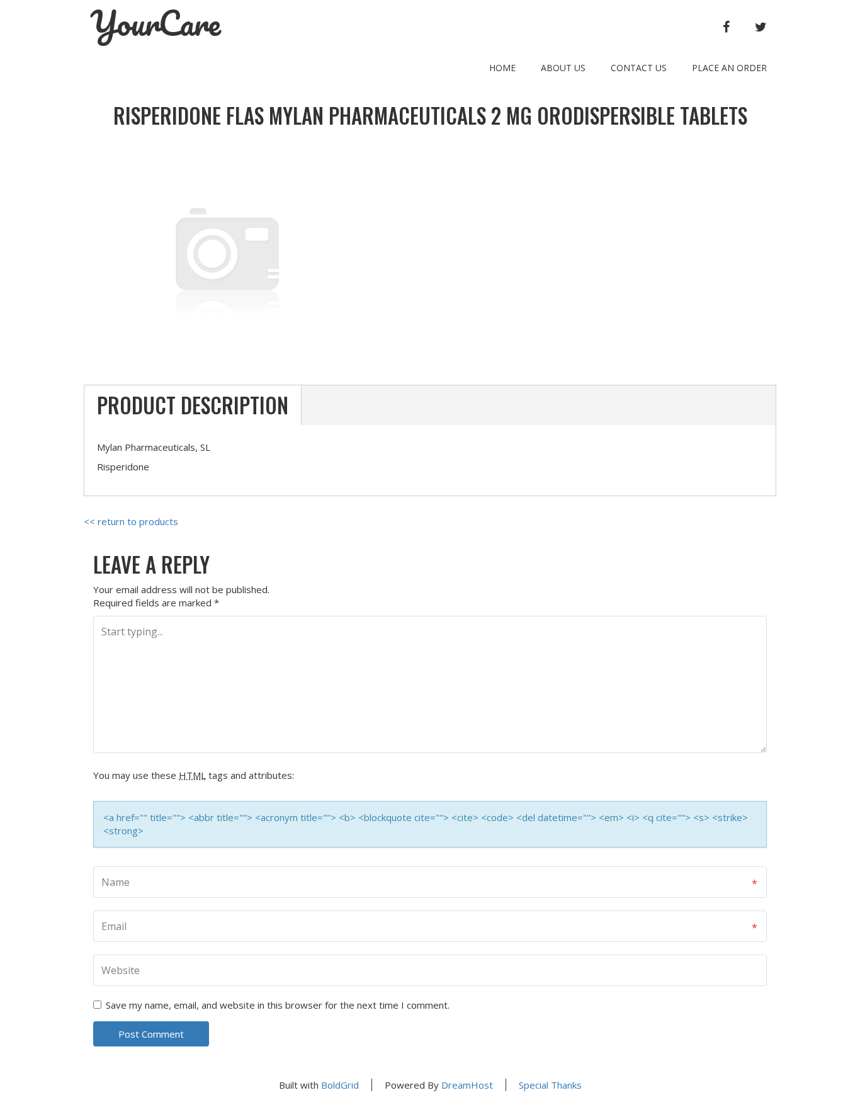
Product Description (192, 405)
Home (502, 68)
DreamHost (467, 1085)
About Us (563, 68)
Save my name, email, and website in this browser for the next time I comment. (278, 1005)
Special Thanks (550, 1085)
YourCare (155, 23)
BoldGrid (340, 1085)
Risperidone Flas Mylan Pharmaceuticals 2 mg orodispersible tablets (430, 115)
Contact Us (639, 68)
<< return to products (131, 521)
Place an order (729, 68)
